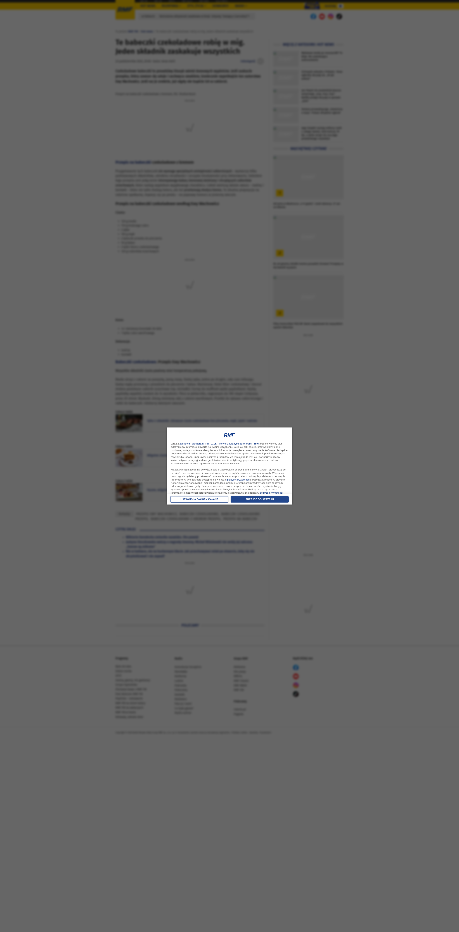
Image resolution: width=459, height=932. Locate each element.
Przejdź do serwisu (260, 499)
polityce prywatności (238, 479)
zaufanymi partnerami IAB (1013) (198, 443)
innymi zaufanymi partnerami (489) (239, 443)
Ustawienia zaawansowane (199, 499)
